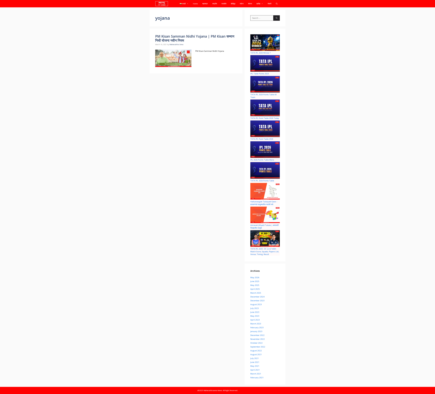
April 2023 (255, 319)
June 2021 (254, 362)
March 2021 (255, 373)
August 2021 (256, 354)
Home (195, 3)
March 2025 (255, 293)
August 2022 (256, 350)
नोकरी (269, 3)
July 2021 (254, 358)
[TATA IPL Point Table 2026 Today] (265, 108)
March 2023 (255, 323)
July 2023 (254, 308)
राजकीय (223, 3)
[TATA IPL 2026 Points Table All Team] (265, 84)
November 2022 (257, 339)
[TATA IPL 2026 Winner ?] (265, 43)
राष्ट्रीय (214, 3)
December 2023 (257, 300)
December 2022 (257, 335)
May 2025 (254, 285)
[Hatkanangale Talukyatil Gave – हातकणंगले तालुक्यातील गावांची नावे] (265, 191)
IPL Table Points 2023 (259, 73)
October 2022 (256, 343)
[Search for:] (261, 18)
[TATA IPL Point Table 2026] (265, 129)
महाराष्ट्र (205, 3)
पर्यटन (242, 3)
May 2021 (254, 366)
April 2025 (255, 289)
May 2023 (254, 316)
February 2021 (257, 377)
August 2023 (256, 304)
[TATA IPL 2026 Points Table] (265, 170)
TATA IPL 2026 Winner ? (260, 53)
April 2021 (255, 370)
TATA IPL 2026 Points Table (262, 180)
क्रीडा (258, 3)
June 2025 (254, 281)
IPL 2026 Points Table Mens (262, 160)
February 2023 (257, 327)
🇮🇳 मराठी (183, 3)
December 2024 (257, 296)
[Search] (276, 18)
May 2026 (254, 277)
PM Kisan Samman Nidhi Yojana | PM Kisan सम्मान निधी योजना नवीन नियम (194, 38)
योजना (250, 3)
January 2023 (256, 331)
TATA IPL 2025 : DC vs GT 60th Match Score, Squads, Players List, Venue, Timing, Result (264, 252)
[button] (277, 3)
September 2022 (257, 346)
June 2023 (254, 312)
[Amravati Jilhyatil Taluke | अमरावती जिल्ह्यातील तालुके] (265, 215)
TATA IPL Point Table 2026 (261, 139)
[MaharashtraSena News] (161, 3)
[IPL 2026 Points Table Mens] (265, 150)
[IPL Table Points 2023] (265, 63)
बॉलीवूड (233, 3)
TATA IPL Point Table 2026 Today (264, 118)
